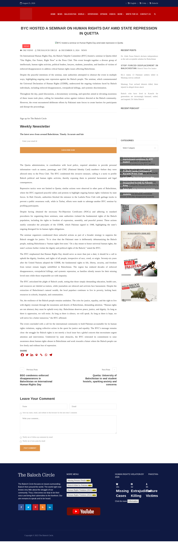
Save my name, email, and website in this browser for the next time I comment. (50, 413)
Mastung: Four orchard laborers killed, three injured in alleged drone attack (139, 85)
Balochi (155, 3)
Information (133, 501)
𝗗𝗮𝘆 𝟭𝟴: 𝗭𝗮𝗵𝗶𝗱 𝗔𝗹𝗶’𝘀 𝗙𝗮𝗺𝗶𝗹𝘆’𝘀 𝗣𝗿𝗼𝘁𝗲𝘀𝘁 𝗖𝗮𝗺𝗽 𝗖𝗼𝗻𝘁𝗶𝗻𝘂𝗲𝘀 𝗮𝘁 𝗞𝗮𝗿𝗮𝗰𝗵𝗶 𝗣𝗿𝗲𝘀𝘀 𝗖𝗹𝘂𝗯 (137, 171)
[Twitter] (27, 355)
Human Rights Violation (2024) (80, 495)
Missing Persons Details (77, 480)
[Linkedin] (32, 355)
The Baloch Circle (47, 50)
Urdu (144, 3)
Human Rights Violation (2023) (80, 490)
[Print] (36, 355)
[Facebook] (22, 355)
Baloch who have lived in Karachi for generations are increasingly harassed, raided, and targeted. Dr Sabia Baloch (139, 96)
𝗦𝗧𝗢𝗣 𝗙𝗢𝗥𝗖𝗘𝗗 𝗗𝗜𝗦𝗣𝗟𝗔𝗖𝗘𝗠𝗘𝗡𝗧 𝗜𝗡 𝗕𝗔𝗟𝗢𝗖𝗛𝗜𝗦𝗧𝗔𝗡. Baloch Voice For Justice (139, 66)
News (26, 46)
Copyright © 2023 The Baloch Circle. (39, 535)
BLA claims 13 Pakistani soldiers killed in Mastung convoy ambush (139, 76)
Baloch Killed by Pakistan (78, 485)
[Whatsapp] (46, 355)
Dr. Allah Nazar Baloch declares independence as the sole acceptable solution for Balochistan (139, 57)
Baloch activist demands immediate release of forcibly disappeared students (139, 191)
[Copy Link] (41, 355)
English (133, 3)
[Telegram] (51, 355)
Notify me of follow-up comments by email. (38, 437)
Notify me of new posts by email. (34, 441)
